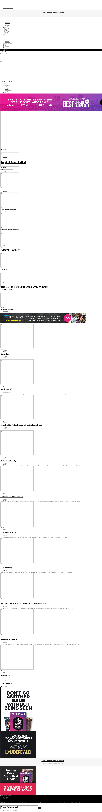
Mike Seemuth (5, 191)
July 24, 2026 (5, 606)
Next (6, 686)
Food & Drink (5, 350)
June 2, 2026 (4, 190)
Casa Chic (7, 28)
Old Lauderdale (6, 46)
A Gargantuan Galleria (4, 189)
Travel (6, 33)
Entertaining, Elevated (8, 532)
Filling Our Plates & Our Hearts (6, 169)
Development (8, 25)
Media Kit (5, 798)
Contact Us (5, 797)
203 (4, 686)
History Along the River (8, 639)
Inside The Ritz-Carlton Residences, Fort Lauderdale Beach (21, 425)
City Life (4, 421)
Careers (5, 799)
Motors (6, 30)
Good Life (5, 27)
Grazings (4, 672)
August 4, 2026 (5, 535)
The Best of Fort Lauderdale (9, 7)
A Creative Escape (6, 568)
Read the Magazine (6, 51)
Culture (6, 24)
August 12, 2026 (5, 427)
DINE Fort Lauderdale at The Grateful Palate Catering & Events (23, 603)
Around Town (6, 44)
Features (5, 18)
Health (6, 29)
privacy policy (98, 802)
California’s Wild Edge (8, 461)
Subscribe (5, 49)
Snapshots (4, 600)
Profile (6, 26)
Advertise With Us (7, 800)
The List (4, 47)
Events (4, 50)
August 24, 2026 (5, 356)
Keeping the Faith (3, 269)
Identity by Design (3, 249)
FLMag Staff (4, 167)
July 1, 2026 (4, 170)
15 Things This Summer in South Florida (8, 209)
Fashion (4, 84)
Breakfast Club (5, 675)
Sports (6, 32)
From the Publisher (7, 43)
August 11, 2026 (5, 463)
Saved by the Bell (6, 389)
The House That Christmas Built (6, 309)
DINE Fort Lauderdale (8, 8)
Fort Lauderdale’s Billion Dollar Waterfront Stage (9, 229)
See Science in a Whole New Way (11, 497)
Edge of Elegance (10, 249)
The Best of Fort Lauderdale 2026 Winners (24, 286)
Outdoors (7, 31)
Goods (4, 45)
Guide (4, 34)
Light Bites (7, 42)
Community (7, 23)
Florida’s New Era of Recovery (6, 289)
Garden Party (5, 354)
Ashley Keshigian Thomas (6, 392)
